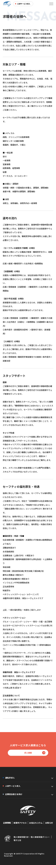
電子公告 (17, 840)
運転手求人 (10, 777)
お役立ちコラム (36, 822)
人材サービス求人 (12, 786)
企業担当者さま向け (13, 794)
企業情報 (7, 822)
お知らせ (49, 822)
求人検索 (28, 752)
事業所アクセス (20, 822)
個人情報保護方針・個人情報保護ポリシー (32, 837)
